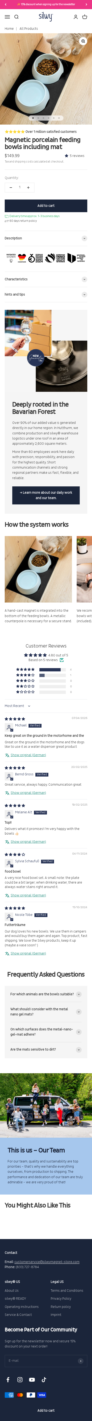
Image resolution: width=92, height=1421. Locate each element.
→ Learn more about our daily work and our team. (46, 495)
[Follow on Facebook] (8, 1380)
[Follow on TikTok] (44, 1380)
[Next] (86, 4)
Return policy (61, 1307)
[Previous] (5, 4)
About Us (12, 1291)
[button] (67, 156)
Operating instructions (22, 1307)
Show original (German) (28, 755)
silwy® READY (15, 1299)
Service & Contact (18, 1315)
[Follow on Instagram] (20, 1380)
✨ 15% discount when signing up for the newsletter (46, 4)
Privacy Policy (61, 1299)
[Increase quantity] (28, 187)
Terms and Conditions (67, 1291)
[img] (15, 719)
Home (9, 29)
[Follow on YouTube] (32, 1380)
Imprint (56, 1315)
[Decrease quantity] (11, 187)
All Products (28, 29)
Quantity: (12, 178)
